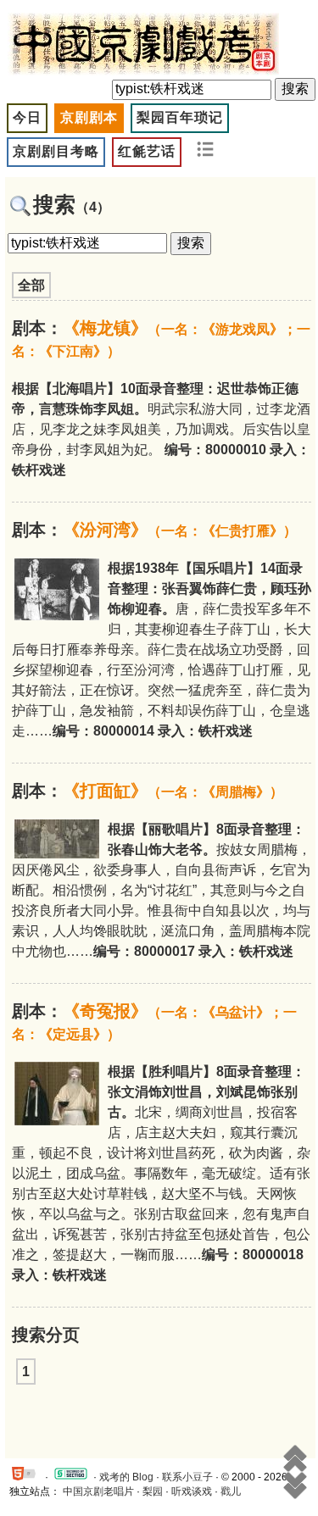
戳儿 (230, 1491)
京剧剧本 (89, 117)
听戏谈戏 (191, 1491)
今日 (27, 117)
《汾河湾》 (180, 529)
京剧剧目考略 (56, 151)
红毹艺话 (147, 151)
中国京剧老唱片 (98, 1491)
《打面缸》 (173, 790)
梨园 (152, 1491)
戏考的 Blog (126, 1477)
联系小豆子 (187, 1477)
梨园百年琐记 (180, 117)
